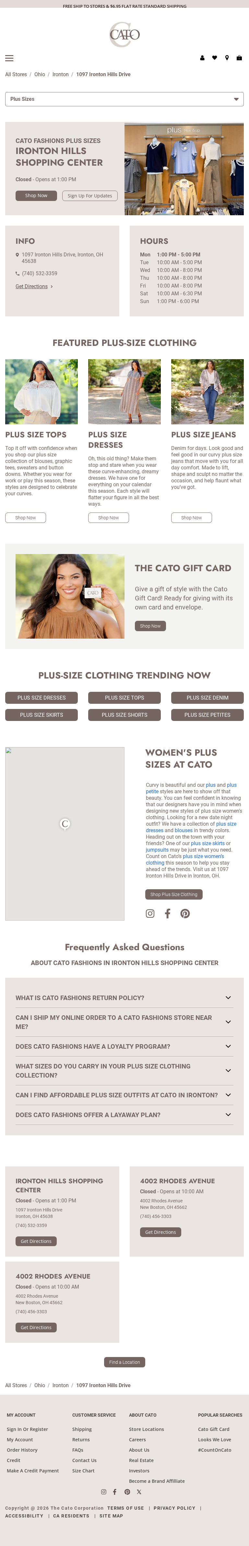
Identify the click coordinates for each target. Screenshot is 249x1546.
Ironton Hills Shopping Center (59, 1186)
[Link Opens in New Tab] (107, 1492)
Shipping (82, 1429)
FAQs (77, 1450)
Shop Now (36, 195)
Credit (13, 1460)
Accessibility (24, 1515)
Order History (22, 1450)
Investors (139, 1471)
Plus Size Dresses (42, 698)
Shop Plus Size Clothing (173, 894)
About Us (139, 1450)
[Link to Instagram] (150, 915)
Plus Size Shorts (125, 715)
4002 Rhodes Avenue (177, 1181)
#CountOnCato (214, 1450)
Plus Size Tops (124, 698)
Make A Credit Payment (33, 1471)
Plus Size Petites (207, 715)
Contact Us (84, 1460)
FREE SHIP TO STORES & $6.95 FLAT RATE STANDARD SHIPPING (124, 6)
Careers (137, 1439)
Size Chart (83, 1471)
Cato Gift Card (214, 1429)
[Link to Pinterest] (185, 915)
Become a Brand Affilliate (157, 1481)
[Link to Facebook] (167, 915)
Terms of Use (125, 1508)
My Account (20, 1439)
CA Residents (71, 1515)
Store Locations (146, 1429)
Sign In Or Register (27, 1429)
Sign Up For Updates (90, 196)
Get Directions (32, 286)
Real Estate (141, 1460)
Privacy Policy (175, 1508)
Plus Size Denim (208, 698)
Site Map (112, 1515)
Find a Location (124, 1362)
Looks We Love (214, 1439)
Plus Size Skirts (41, 715)
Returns (81, 1439)
